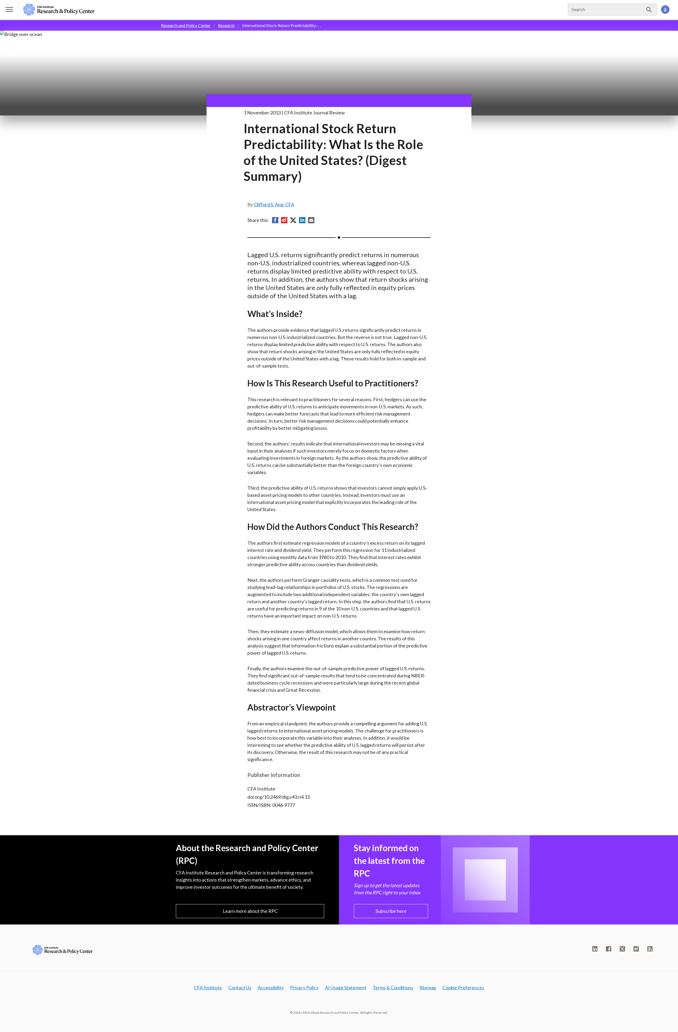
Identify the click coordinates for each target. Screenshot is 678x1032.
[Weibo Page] (636, 948)
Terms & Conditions (393, 987)
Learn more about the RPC (250, 911)
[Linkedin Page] (594, 948)
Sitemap (428, 987)
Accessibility (271, 987)
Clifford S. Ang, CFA (274, 204)
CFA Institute (208, 987)
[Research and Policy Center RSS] (650, 948)
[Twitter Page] (622, 948)
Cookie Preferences (463, 987)
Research (226, 25)
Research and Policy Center (186, 25)
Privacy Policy (304, 987)
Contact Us (239, 987)
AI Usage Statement (345, 987)
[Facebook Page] (608, 948)
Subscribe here (391, 911)
